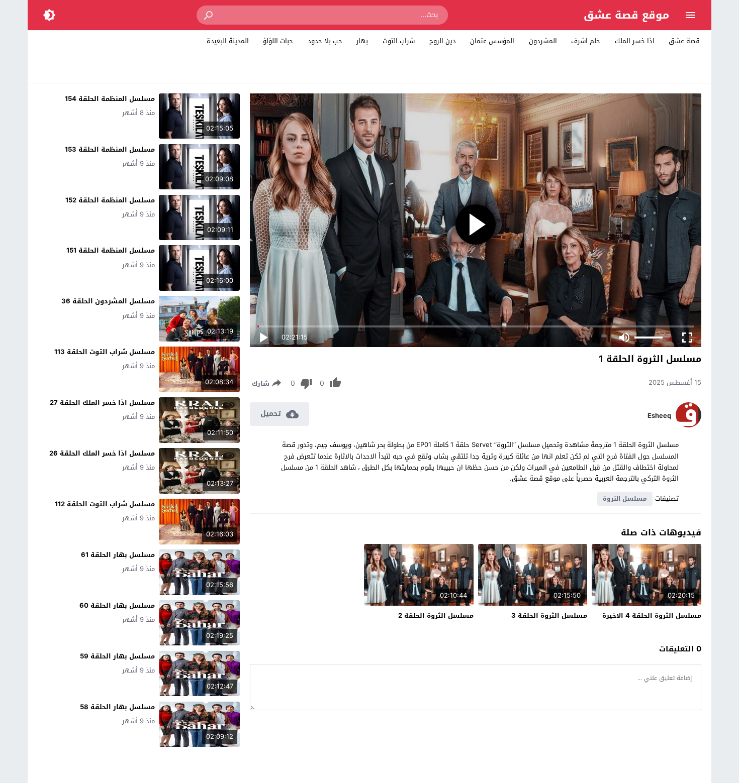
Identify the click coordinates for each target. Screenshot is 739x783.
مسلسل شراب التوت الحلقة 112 (105, 504)
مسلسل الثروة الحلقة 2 (436, 615)
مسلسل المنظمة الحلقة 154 (110, 98)
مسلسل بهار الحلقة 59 (117, 656)
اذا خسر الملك (635, 41)
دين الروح (442, 41)
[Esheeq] (688, 425)
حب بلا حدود (325, 41)
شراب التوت (399, 41)
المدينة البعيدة (228, 41)
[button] (209, 15)
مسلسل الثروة (625, 498)
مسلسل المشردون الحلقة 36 (108, 301)
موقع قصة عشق (626, 15)
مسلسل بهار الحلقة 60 (117, 605)
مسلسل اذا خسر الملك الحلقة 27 (102, 402)
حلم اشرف (585, 41)
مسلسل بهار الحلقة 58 (117, 707)
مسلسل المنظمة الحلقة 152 (110, 200)
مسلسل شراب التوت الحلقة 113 (104, 352)
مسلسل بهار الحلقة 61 (118, 554)
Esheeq (659, 416)
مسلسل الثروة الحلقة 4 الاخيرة (651, 615)
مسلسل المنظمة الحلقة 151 (110, 250)
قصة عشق (684, 41)
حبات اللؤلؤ (278, 41)
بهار (362, 41)
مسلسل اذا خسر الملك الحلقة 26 (102, 453)
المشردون (543, 41)
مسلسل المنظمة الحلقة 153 (110, 149)
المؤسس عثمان (492, 41)
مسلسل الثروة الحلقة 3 (549, 615)
